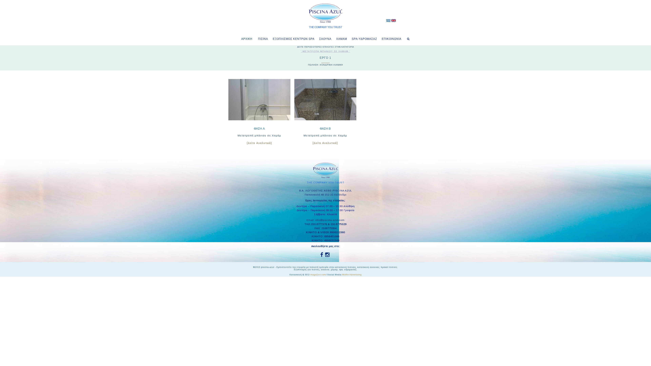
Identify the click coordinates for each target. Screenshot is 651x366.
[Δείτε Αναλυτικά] (259, 142)
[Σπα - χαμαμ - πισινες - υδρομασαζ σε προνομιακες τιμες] (388, 21)
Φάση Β (325, 128)
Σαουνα (325, 38)
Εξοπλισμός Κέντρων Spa (293, 38)
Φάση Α (259, 128)
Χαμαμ (341, 38)
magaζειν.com (318, 274)
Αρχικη (246, 38)
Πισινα (263, 38)
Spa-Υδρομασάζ (364, 38)
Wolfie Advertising (352, 274)
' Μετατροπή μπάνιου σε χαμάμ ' (325, 51)
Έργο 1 (325, 57)
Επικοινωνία (391, 38)
